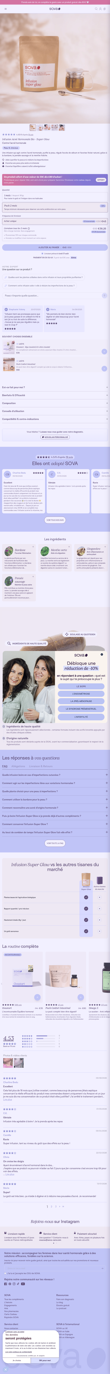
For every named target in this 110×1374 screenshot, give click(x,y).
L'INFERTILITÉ (81, 717)
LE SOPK (81, 686)
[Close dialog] (101, 654)
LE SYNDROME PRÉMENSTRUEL (81, 709)
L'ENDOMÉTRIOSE (81, 694)
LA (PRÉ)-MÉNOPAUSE (81, 701)
